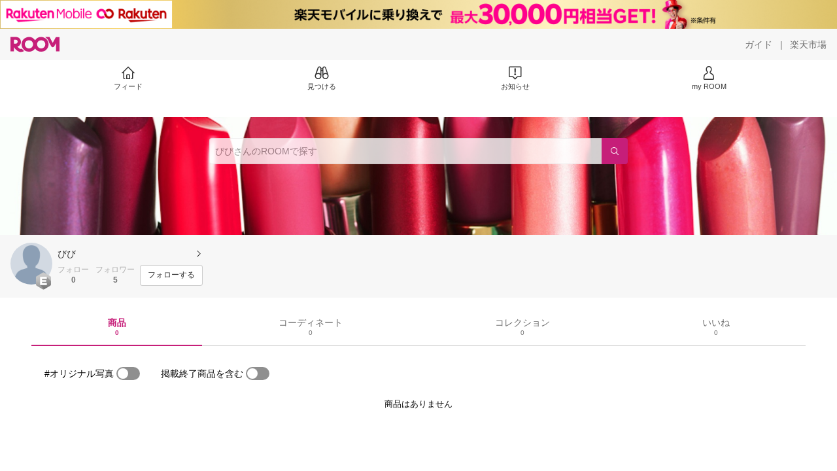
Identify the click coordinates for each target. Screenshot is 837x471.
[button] (31, 264)
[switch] (128, 373)
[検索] (615, 151)
